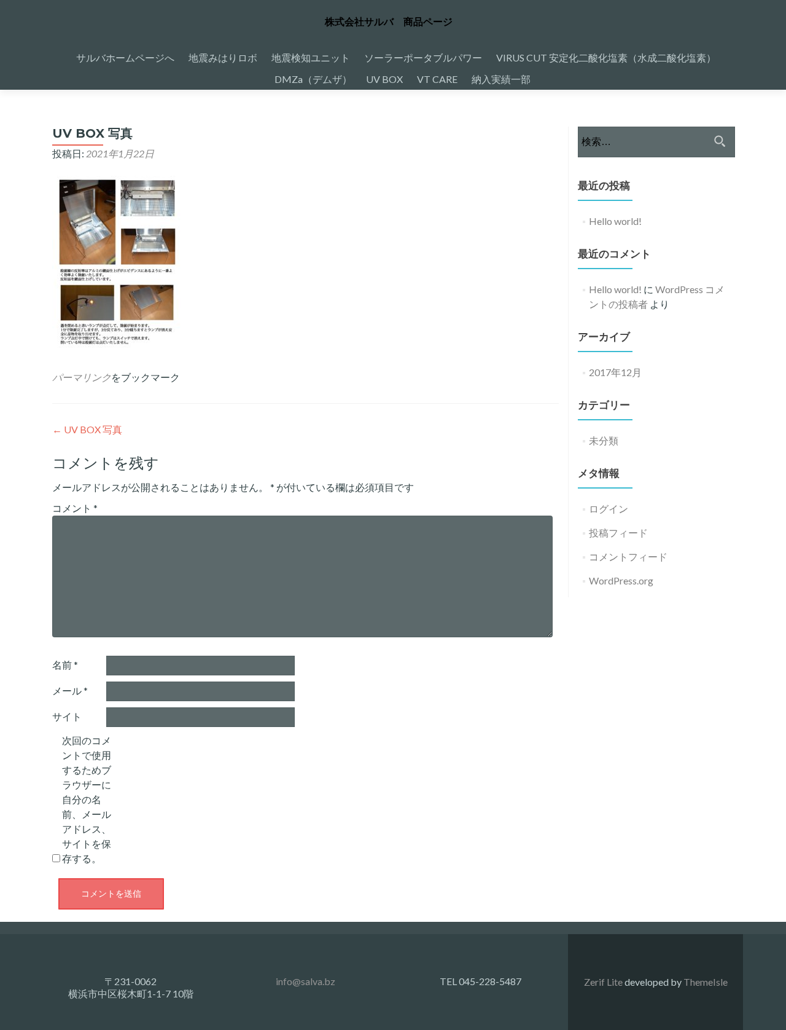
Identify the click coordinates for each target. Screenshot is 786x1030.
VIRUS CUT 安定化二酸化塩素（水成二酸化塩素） (606, 57)
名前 (65, 664)
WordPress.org (621, 580)
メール (70, 690)
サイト (67, 716)
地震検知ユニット (310, 57)
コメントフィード (628, 556)
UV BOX (384, 79)
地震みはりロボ (223, 57)
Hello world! (615, 221)
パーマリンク (81, 377)
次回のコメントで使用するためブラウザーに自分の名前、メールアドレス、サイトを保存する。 (86, 799)
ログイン (608, 508)
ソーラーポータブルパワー (423, 57)
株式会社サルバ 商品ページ (389, 22)
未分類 (603, 440)
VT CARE (437, 79)
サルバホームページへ (125, 57)
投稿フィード (618, 532)
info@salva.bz (305, 981)
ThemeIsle (705, 982)
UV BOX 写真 (87, 429)
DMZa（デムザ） (313, 79)
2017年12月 (615, 372)
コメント (75, 508)
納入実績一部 (501, 79)
